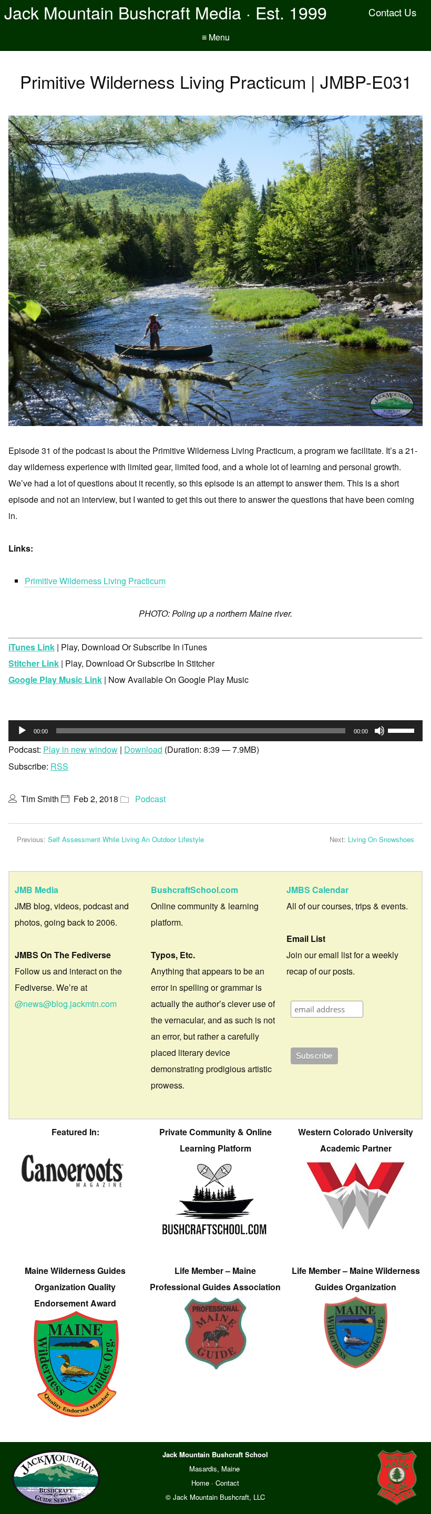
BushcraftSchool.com (194, 890)
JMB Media (36, 890)
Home (200, 1483)
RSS (59, 766)
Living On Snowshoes (381, 839)
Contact (227, 1483)
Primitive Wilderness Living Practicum (95, 581)
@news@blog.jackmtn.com (66, 1004)
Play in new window (80, 749)
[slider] (402, 729)
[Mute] (379, 730)
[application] (215, 730)
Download (143, 749)
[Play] (22, 730)
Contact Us (392, 12)
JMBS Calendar (317, 890)
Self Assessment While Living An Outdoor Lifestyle (126, 839)
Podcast (150, 799)
